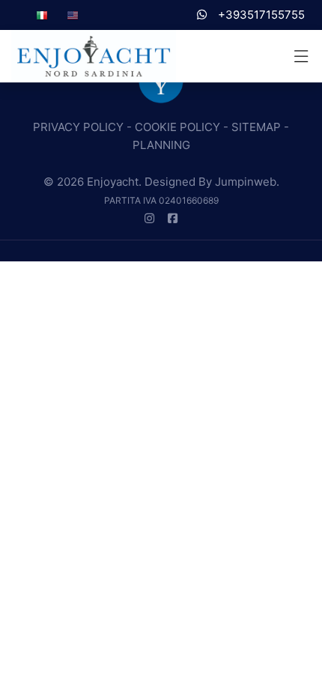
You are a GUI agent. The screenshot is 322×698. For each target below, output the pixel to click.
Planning (161, 145)
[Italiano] (42, 14)
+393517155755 (260, 14)
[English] (73, 14)
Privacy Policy (78, 127)
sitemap (256, 127)
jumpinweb (245, 181)
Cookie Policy (177, 127)
